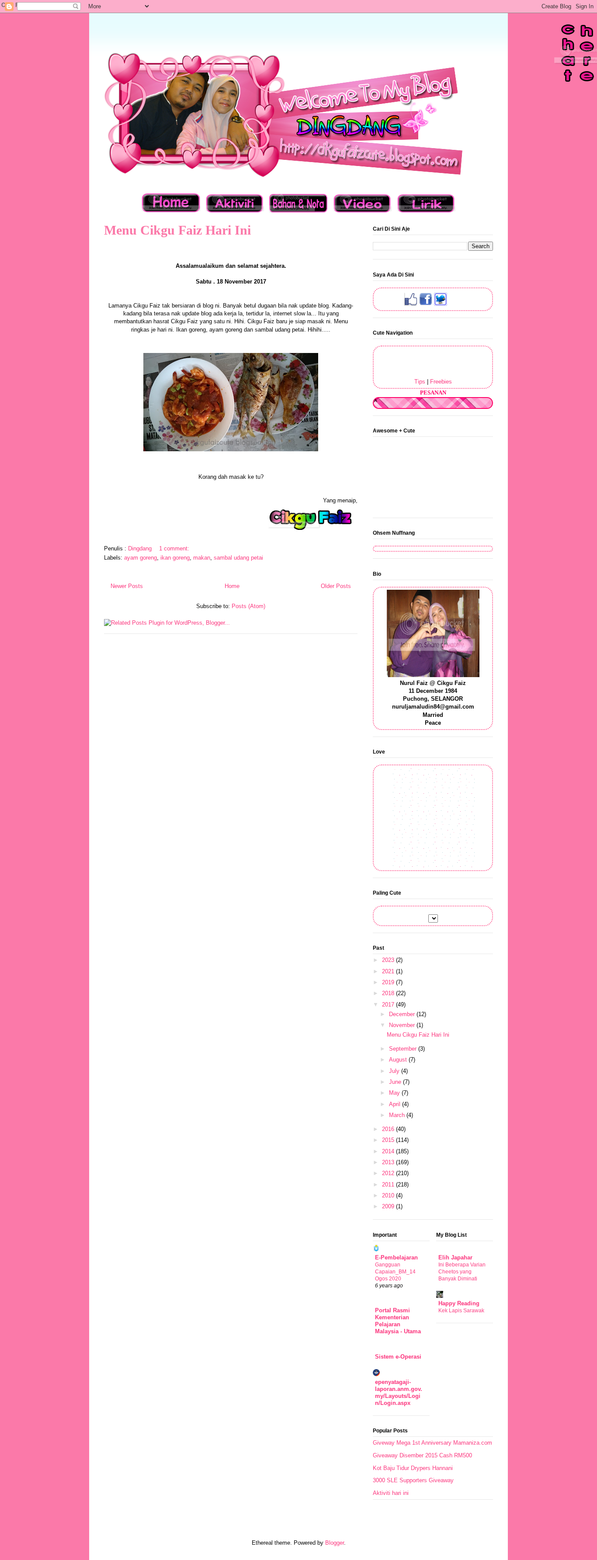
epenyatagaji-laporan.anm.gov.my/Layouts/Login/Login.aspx (398, 1392)
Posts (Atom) (248, 606)
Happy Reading (458, 1303)
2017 (389, 1004)
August (399, 1059)
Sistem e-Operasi (398, 1356)
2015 (389, 1140)
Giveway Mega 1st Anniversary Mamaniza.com (432, 1442)
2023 (389, 960)
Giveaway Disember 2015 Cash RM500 (422, 1455)
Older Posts (336, 586)
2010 (389, 1195)
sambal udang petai (238, 557)
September (403, 1048)
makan (201, 557)
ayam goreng (140, 557)
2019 (389, 982)
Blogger (334, 1542)
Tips (419, 381)
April (395, 1104)
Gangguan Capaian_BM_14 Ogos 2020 (395, 1272)
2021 (389, 971)
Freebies (441, 381)
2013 (389, 1162)
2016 (389, 1129)
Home (232, 586)
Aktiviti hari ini (391, 1493)
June (396, 1082)
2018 (389, 993)
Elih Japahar (455, 1257)
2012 (389, 1173)
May (395, 1093)
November (403, 1025)
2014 (389, 1151)
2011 (389, 1184)
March (397, 1115)
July (395, 1071)
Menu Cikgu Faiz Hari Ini (177, 230)
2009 (389, 1206)
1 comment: (175, 548)
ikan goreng (175, 557)
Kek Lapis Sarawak (461, 1310)
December (403, 1014)
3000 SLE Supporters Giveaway (413, 1480)
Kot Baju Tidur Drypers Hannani (413, 1468)
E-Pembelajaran (396, 1257)
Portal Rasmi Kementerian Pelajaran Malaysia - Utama (398, 1321)
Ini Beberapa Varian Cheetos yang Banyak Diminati (462, 1272)
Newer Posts (127, 586)
